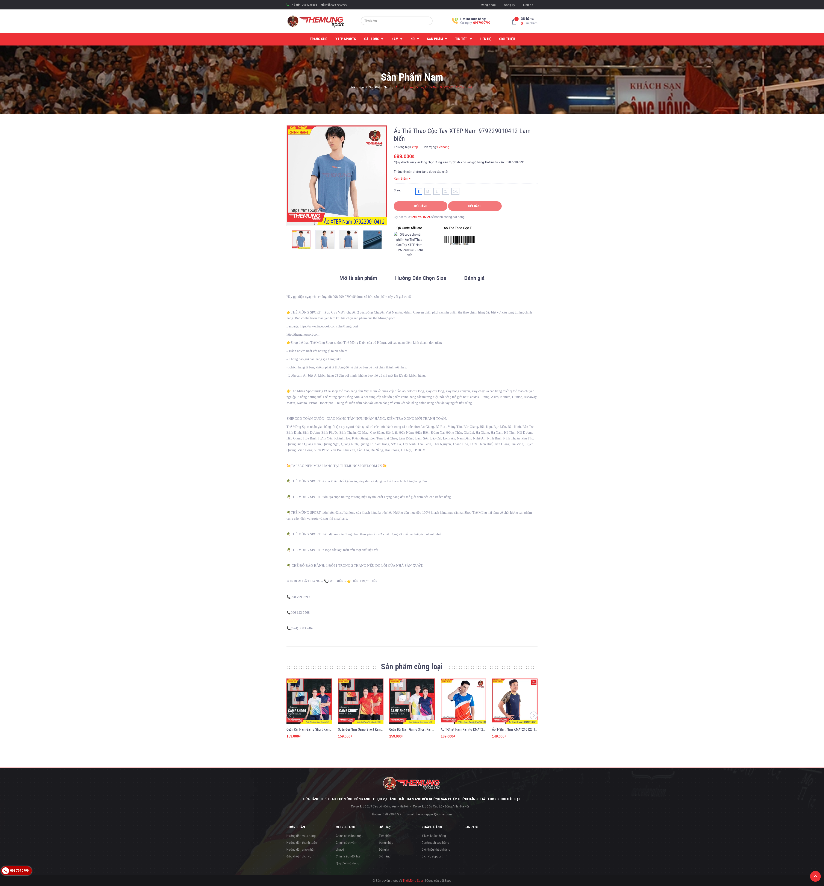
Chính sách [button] (345, 827)
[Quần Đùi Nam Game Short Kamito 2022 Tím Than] (309, 701)
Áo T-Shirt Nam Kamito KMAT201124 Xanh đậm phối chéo (481, 729)
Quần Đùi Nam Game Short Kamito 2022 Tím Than (320, 729)
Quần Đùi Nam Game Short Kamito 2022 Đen (368, 729)
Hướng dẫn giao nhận (300, 849)
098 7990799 (339, 4)
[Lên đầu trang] (815, 876)
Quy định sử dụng (347, 863)
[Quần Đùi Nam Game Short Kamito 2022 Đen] (360, 701)
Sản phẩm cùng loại (412, 666)
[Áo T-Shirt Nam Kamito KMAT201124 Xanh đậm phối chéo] (463, 701)
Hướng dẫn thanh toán (301, 842)
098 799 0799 (420, 217)
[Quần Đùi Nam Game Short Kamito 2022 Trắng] (412, 701)
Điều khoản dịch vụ (298, 856)
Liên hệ (528, 4)
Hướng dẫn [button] (295, 827)
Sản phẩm (529, 21)
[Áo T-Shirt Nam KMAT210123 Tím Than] (515, 701)
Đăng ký (509, 4)
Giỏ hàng (385, 856)
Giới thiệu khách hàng (436, 849)
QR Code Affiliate (409, 228)
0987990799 (481, 22)
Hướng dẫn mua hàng (301, 836)
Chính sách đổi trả (348, 856)
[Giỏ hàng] (515, 21)
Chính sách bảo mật (349, 836)
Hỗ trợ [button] (385, 827)
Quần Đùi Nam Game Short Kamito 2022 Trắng (421, 729)
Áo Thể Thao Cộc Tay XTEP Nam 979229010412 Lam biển (459, 228)
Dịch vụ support (432, 856)
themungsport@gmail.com (433, 814)
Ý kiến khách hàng (434, 836)
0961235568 (309, 4)
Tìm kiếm (385, 836)
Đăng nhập (488, 4)
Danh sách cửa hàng (435, 842)
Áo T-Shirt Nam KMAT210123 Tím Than (519, 729)
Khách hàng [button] (432, 827)
